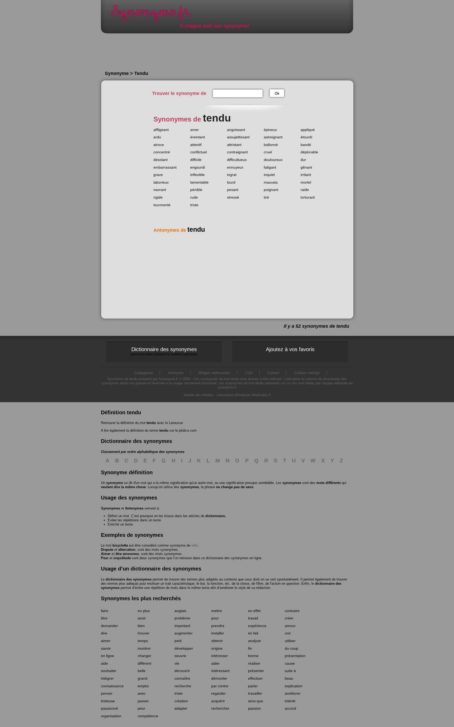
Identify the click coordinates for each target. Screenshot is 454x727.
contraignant (237, 152)
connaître (182, 678)
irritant (306, 175)
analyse (254, 641)
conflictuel (198, 152)
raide (305, 190)
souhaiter (108, 671)
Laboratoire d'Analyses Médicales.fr (243, 395)
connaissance (112, 686)
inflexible (197, 175)
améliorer (293, 693)
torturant (308, 197)
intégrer (107, 678)
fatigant (270, 167)
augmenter (183, 633)
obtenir (217, 641)
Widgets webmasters (214, 373)
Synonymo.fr (154, 14)
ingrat (231, 175)
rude (194, 197)
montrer (144, 648)
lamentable (199, 182)
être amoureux (127, 554)
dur (303, 160)
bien (141, 626)
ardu (157, 137)
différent (144, 663)
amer (194, 130)
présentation (295, 656)
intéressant (220, 671)
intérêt (290, 701)
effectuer (255, 678)
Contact (273, 373)
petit (178, 641)
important (182, 626)
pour (215, 618)
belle (142, 671)
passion (254, 708)
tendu (151, 423)
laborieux (161, 182)
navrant (159, 190)
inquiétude (122, 558)
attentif (196, 145)
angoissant (236, 130)
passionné (109, 708)
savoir (106, 648)
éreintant (197, 137)
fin (250, 648)
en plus (144, 611)
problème (182, 618)
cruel (268, 152)
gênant (306, 167)
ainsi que (255, 701)
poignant (271, 190)
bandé (306, 145)
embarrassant (165, 167)
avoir (142, 618)
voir (288, 633)
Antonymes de (179, 230)
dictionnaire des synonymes (129, 579)
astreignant (273, 137)
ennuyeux (235, 167)
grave (158, 175)
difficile (196, 160)
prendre (217, 626)
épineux (270, 130)
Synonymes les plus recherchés (141, 598)
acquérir (218, 701)
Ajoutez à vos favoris (290, 349)
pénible (196, 190)
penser (106, 693)
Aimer (106, 554)
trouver (143, 633)
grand (142, 678)
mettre (216, 611)
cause (290, 663)
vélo (194, 545)
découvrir (182, 671)
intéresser (219, 656)
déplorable (309, 152)
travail (253, 618)
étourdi (306, 137)
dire (104, 633)
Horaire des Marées (198, 395)
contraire (292, 611)
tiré (266, 197)
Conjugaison (143, 373)
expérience (257, 626)
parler (253, 686)
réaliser (254, 663)
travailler (255, 693)
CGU (248, 373)
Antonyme (175, 373)
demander (109, 626)
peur (141, 708)
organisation (111, 716)
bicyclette (120, 545)
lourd (231, 182)
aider (215, 663)
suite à (290, 671)
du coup (291, 648)
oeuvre (180, 656)
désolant (160, 160)
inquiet (269, 175)
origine (217, 648)
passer (143, 701)
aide (104, 663)
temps (143, 641)
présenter (256, 671)
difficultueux (237, 160)
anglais (180, 611)
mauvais (271, 182)
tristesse (108, 701)
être (104, 618)
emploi (143, 686)
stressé (233, 197)
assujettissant (238, 137)
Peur (105, 558)
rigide (158, 197)
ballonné (271, 145)
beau (289, 678)
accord (290, 708)
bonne (253, 656)
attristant (234, 145)
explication (293, 686)
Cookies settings (307, 373)
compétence (148, 716)
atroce (158, 145)
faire (104, 611)
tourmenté (162, 205)
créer (289, 618)
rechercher (220, 708)
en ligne (107, 656)
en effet (254, 611)
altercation (126, 550)
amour (290, 626)
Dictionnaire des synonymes (164, 351)
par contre (219, 686)
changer (144, 656)
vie (176, 663)
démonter (219, 678)
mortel (306, 182)
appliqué (308, 130)
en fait (253, 633)
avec (142, 693)
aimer (105, 641)
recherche (182, 686)
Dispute (107, 550)
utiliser (290, 641)
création (181, 701)
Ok (277, 93)
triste (194, 205)
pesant (232, 190)
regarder (218, 693)
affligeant (161, 130)
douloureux (273, 160)
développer (183, 648)
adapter (180, 708)
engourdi (197, 167)
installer (217, 633)
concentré (161, 152)
